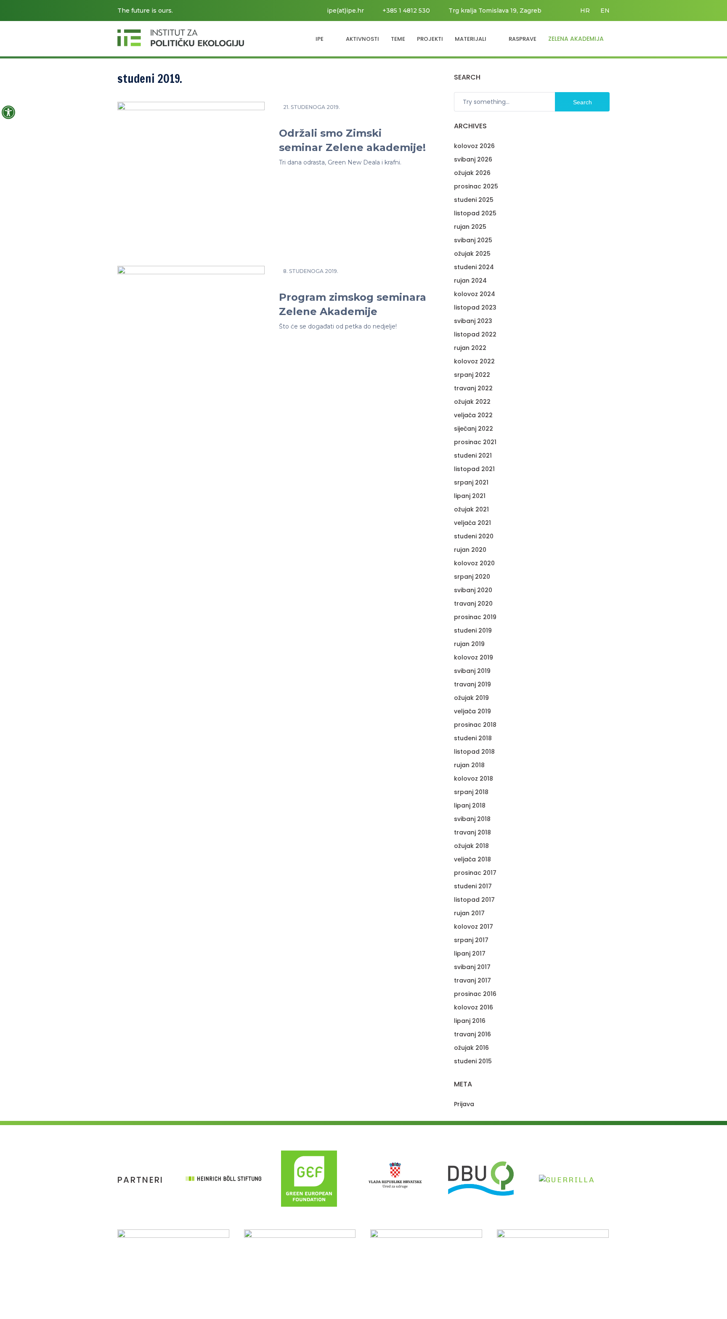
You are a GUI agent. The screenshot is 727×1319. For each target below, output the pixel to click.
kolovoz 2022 (474, 361)
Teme (398, 39)
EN (605, 10)
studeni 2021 (473, 455)
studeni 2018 (473, 738)
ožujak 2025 (472, 253)
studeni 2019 (473, 630)
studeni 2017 (473, 886)
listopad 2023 (475, 307)
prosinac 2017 (475, 873)
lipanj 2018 (470, 805)
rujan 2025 (470, 226)
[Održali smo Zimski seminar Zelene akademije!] (191, 173)
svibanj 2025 (473, 240)
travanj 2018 (472, 832)
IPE (320, 39)
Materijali (470, 39)
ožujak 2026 (472, 173)
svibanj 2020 (473, 590)
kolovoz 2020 (474, 563)
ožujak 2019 (471, 698)
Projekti (430, 39)
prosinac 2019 (475, 617)
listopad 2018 (474, 751)
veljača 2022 (473, 415)
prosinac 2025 (476, 186)
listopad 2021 (474, 469)
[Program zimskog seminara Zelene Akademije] (191, 337)
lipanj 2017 (470, 953)
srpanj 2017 (471, 940)
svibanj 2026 (473, 159)
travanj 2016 (472, 1034)
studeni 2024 (474, 267)
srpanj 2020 (472, 576)
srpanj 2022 (472, 375)
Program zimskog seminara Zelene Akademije (352, 304)
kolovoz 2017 (473, 926)
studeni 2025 (474, 200)
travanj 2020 (473, 603)
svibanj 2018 (472, 819)
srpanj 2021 (471, 482)
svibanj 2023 (473, 321)
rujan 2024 (470, 280)
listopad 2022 (475, 334)
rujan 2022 (470, 348)
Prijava (464, 1104)
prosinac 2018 (475, 724)
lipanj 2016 (470, 1021)
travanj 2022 (473, 388)
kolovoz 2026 (474, 146)
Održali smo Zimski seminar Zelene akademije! (352, 140)
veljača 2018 (472, 859)
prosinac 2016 (475, 994)
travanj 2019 (472, 684)
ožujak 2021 (471, 509)
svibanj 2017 (472, 967)
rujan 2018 (469, 765)
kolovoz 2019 (473, 657)
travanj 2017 (472, 980)
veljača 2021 (472, 523)
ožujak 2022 (472, 401)
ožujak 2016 (471, 1048)
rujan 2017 (469, 913)
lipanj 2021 (470, 496)
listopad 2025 (475, 213)
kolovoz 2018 (473, 778)
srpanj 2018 (471, 792)
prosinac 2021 (475, 442)
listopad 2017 (474, 899)
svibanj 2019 (472, 671)
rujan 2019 (469, 644)
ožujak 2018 (471, 846)
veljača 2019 (472, 711)
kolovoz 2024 (474, 294)
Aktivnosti (362, 39)
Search (582, 102)
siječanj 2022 (473, 428)
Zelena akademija (576, 38)
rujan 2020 (470, 550)
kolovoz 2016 (473, 1007)
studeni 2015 (473, 1061)
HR (585, 10)
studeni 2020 (474, 536)
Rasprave (522, 39)
